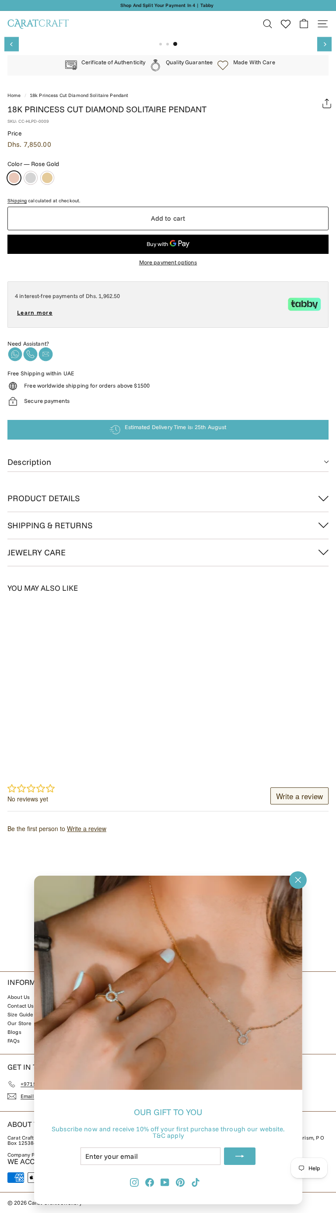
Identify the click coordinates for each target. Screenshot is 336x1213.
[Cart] (304, 24)
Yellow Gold (47, 177)
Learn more (34, 312)
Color (33, 164)
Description (29, 462)
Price (14, 133)
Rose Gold (14, 177)
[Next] (324, 44)
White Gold (30, 177)
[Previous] (11, 44)
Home (14, 95)
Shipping (17, 201)
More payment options (168, 262)
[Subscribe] (240, 1156)
